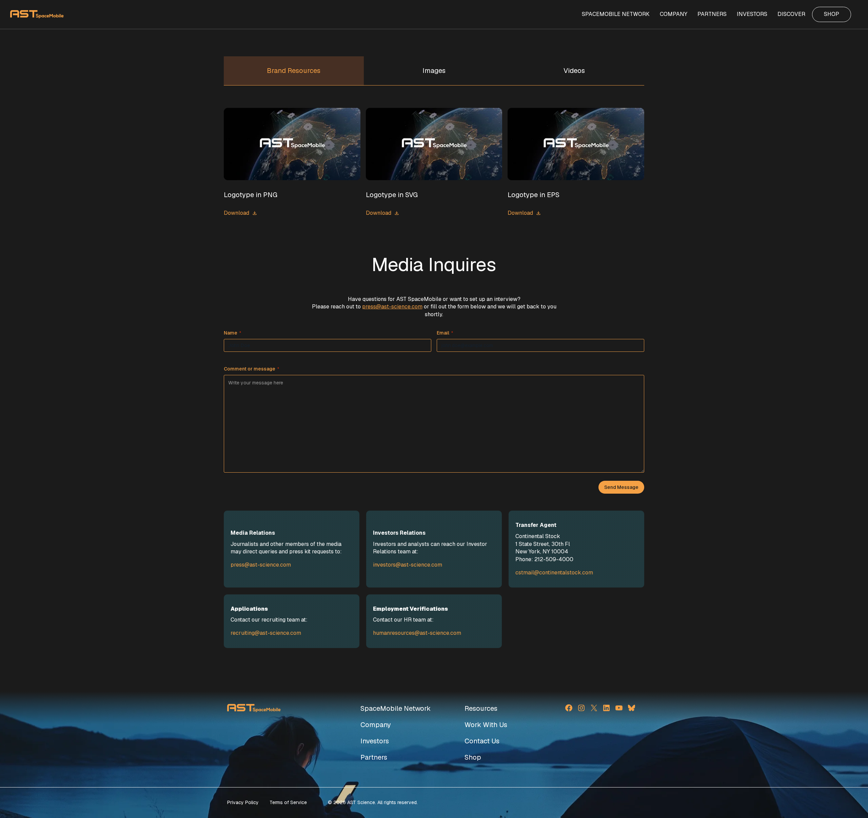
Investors (374, 741)
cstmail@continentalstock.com (554, 572)
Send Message (621, 487)
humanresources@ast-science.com (417, 632)
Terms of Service (288, 802)
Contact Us (482, 741)
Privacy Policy (243, 802)
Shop (473, 757)
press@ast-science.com (392, 306)
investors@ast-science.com (407, 564)
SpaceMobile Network (395, 708)
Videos (574, 70)
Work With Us (486, 724)
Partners (373, 757)
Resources (481, 708)
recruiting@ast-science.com (266, 632)
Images (434, 70)
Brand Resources (293, 70)
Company (375, 724)
